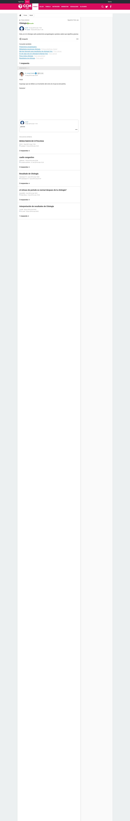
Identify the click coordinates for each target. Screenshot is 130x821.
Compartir (25, 39)
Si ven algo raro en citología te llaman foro (33, 54)
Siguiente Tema (72, 20)
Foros (35, 6)
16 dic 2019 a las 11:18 (37, 29)
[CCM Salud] (24, 6)
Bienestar (64, 6)
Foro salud (39, 58)
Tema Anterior (25, 20)
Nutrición (55, 6)
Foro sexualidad (39, 56)
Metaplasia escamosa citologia (29, 49)
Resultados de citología (27, 58)
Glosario (83, 6)
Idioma (110, 1)
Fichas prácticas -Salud (49, 49)
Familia (48, 6)
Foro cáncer (57, 51)
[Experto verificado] (36, 73)
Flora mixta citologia (26, 56)
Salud (27, 1)
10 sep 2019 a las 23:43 (31, 75)
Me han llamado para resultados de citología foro (35, 51)
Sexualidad (74, 6)
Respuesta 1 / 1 (24, 68)
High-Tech (21, 1)
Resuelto (31, 23)
